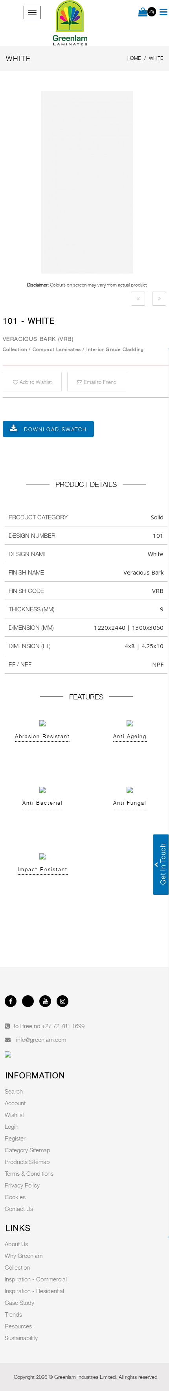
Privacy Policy (22, 1185)
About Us (16, 1243)
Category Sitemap (27, 1149)
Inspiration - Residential (34, 1290)
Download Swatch (55, 429)
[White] (138, 299)
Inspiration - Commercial (36, 1279)
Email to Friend (99, 382)
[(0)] (142, 12)
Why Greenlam (23, 1255)
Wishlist (14, 1114)
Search (14, 1091)
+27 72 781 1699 (63, 1025)
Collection (17, 1267)
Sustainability (21, 1337)
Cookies (15, 1196)
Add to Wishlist (35, 382)
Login (11, 1126)
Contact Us (19, 1208)
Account (15, 1102)
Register (15, 1138)
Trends (13, 1314)
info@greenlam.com (41, 1039)
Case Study (19, 1302)
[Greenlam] (70, 23)
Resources (18, 1326)
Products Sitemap (27, 1161)
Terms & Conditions (29, 1173)
